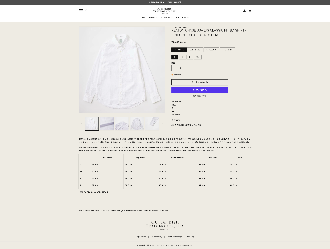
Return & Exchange (174, 237)
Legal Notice (141, 237)
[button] (81, 11)
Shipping (190, 237)
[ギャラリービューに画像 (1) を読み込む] (92, 123)
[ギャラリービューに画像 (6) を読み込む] (122, 123)
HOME (81, 211)
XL (197, 57)
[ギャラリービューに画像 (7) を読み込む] (137, 123)
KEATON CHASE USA (93, 211)
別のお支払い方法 (199, 96)
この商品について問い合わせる (188, 125)
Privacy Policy (156, 237)
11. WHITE (179, 50)
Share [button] (177, 120)
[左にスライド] (81, 123)
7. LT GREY (227, 50)
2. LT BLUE (195, 50)
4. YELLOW (211, 50)
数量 (173, 63)
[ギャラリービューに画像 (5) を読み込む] (107, 123)
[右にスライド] (162, 123)
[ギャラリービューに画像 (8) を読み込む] (152, 123)
